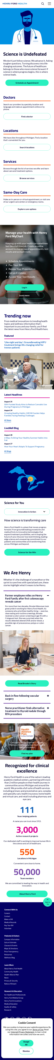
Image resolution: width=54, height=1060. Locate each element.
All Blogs (7, 451)
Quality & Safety (10, 1007)
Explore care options (27, 209)
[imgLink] (27, 479)
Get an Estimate (10, 942)
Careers (7, 913)
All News (7, 420)
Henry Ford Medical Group (13, 998)
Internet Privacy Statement (23, 1032)
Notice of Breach (10, 984)
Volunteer (7, 928)
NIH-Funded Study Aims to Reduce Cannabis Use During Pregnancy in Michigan (25, 405)
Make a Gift (8, 919)
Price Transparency (11, 952)
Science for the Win (27, 552)
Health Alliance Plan (11, 975)
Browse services (27, 178)
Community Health (11, 972)
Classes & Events (10, 945)
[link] (14, 3)
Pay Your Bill (8, 925)
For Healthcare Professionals (15, 995)
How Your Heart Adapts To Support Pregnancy (24, 446)
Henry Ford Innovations (13, 1001)
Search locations (27, 147)
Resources (8, 955)
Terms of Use (37, 1029)
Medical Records (10, 922)
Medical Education (11, 1004)
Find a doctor (27, 116)
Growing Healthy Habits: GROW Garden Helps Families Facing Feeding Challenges (24, 414)
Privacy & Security (11, 981)
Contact (7, 916)
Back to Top (47, 903)
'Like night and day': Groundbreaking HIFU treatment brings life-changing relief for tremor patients (25, 345)
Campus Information (11, 939)
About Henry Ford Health (13, 969)
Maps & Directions (11, 948)
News (6, 978)
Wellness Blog (9, 958)
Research (7, 1010)
